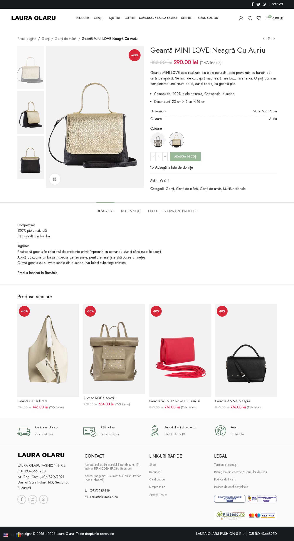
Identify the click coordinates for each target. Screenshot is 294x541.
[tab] (105, 209)
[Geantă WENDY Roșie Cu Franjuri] (180, 350)
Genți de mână (66, 38)
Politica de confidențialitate (231, 487)
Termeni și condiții (225, 464)
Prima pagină (26, 38)
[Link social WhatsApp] (264, 4)
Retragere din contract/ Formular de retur (240, 472)
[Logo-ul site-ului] (33, 17)
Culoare (156, 128)
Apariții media (158, 494)
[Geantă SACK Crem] (48, 350)
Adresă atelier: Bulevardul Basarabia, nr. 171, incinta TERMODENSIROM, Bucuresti (113, 466)
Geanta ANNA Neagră (232, 401)
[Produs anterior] (263, 38)
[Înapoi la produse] (269, 38)
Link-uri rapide (165, 456)
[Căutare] (250, 18)
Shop (152, 464)
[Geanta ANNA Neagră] (246, 350)
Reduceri (155, 472)
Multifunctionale (234, 188)
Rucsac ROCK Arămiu (99, 398)
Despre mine (157, 487)
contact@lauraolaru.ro (104, 497)
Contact (94, 456)
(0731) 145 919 (100, 490)
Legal (220, 456)
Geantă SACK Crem (32, 401)
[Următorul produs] (274, 38)
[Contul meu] (241, 18)
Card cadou (157, 479)
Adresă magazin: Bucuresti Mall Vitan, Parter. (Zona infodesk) (113, 478)
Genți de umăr (210, 188)
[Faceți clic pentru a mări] (54, 179)
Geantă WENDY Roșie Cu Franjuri (174, 401)
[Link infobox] (48, 431)
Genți (46, 38)
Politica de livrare (225, 479)
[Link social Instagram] (258, 4)
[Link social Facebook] (252, 4)
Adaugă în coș (185, 156)
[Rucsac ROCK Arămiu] (114, 349)
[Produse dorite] (258, 18)
